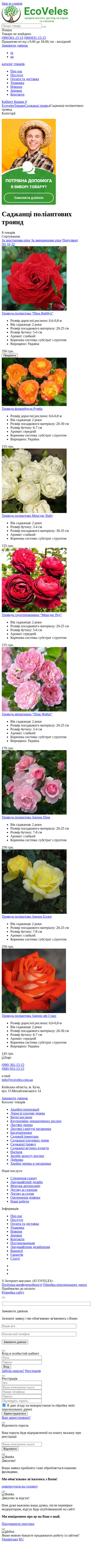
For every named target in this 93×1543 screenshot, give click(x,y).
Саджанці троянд (23, 1144)
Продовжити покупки (18, 1524)
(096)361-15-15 (12, 38)
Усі (4, 244)
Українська (10, 1539)
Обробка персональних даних (65, 1285)
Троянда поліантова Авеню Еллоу (27, 916)
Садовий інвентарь (24, 1136)
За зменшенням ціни (46, 240)
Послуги (16, 75)
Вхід (6, 1366)
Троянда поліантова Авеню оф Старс (29, 1016)
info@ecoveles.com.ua (17, 1080)
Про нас (16, 71)
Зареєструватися (14, 1413)
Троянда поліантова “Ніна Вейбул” (27, 313)
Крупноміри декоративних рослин (35, 1121)
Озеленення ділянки (25, 1197)
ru (11, 53)
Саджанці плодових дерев (29, 1140)
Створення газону (23, 1178)
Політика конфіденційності (22, 1285)
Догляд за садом (22, 1193)
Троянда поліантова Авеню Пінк (26, 817)
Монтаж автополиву (25, 1186)
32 (13, 244)
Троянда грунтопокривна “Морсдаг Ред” (32, 615)
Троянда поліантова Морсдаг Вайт (27, 515)
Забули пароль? (13, 1371)
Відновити (10, 1448)
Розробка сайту (13, 1292)
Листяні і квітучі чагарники (30, 1129)
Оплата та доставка (24, 79)
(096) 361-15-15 (13, 1065)
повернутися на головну (20, 1486)
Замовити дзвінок (15, 45)
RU (21, 1539)
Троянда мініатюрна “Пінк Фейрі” (27, 714)
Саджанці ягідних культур (29, 1148)
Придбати (9, 355)
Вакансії (16, 1251)
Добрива (16, 1159)
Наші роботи (19, 1201)
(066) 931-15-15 (13, 1068)
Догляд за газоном (23, 1190)
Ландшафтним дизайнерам (30, 1247)
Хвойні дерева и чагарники (30, 1163)
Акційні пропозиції (24, 1109)
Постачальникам (22, 1243)
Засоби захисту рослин (27, 1156)
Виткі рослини (21, 1117)
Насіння (16, 1152)
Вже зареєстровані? (16, 1417)
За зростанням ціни (16, 240)
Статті (15, 1258)
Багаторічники (21, 1132)
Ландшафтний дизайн (26, 1182)
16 (8, 244)
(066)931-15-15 (35, 38)
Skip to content (12, 3)
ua (12, 56)
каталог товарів (13, 64)
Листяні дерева (21, 1125)
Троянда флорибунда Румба (22, 409)
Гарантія (16, 1254)
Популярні (70, 240)
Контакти (17, 94)
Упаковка (17, 83)
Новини (16, 87)
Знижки (16, 90)
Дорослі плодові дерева (27, 1113)
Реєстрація (33, 1371)
